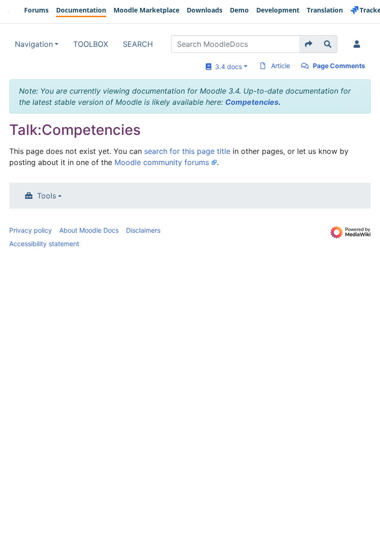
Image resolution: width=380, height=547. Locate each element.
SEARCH (138, 44)
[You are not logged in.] (358, 44)
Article (280, 66)
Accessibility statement (44, 244)
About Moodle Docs (89, 230)
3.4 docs (226, 66)
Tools (46, 195)
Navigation (34, 44)
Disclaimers (143, 230)
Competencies (252, 102)
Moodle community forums (161, 162)
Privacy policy (30, 230)
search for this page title (187, 151)
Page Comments (339, 66)
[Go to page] (308, 44)
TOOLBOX (90, 44)
